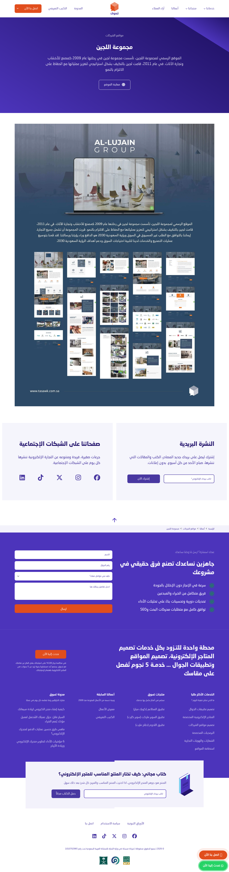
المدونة (78, 8)
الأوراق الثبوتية (135, 823)
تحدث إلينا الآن (51, 654)
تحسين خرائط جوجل (116, 51)
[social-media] (97, 477)
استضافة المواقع (152, 65)
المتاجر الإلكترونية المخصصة (152, 36)
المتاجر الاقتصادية (152, 45)
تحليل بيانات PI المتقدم (33, 34)
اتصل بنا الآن (211, 855)
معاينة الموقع (112, 84)
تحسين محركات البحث (115, 45)
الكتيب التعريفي (57, 8)
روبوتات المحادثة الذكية (73, 48)
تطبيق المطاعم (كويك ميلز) (148, 709)
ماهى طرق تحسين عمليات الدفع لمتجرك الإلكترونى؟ (42, 731)
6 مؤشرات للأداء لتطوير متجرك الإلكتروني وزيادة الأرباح (41, 743)
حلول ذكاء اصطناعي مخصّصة (71, 65)
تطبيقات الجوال (203, 35)
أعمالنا (174, 8)
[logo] (115, 8)
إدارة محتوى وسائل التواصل (111, 36)
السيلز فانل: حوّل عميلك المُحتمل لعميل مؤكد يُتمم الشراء (43, 719)
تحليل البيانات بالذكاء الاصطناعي (69, 34)
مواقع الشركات (153, 51)
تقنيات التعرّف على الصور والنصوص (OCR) (73, 56)
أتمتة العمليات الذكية (74, 41)
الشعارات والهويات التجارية (148, 58)
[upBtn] (114, 520)
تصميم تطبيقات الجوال (201, 709)
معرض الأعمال (106, 709)
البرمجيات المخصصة (201, 41)
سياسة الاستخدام (110, 823)
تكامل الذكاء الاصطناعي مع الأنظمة (74, 73)
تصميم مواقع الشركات (201, 725)
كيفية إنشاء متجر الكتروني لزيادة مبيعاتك (41, 709)
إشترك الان (144, 478)
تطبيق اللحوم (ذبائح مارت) (149, 725)
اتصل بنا (89, 823)
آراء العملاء (158, 8)
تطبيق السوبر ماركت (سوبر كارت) (145, 717)
